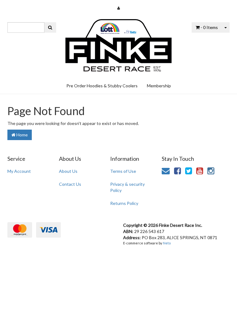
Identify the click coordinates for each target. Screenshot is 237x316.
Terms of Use (123, 171)
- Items (209, 27)
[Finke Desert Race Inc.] (118, 43)
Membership (159, 85)
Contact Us (70, 184)
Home (21, 134)
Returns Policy (124, 203)
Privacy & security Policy (127, 187)
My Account (19, 171)
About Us (68, 171)
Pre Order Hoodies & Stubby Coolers (102, 85)
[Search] (50, 27)
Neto (167, 243)
